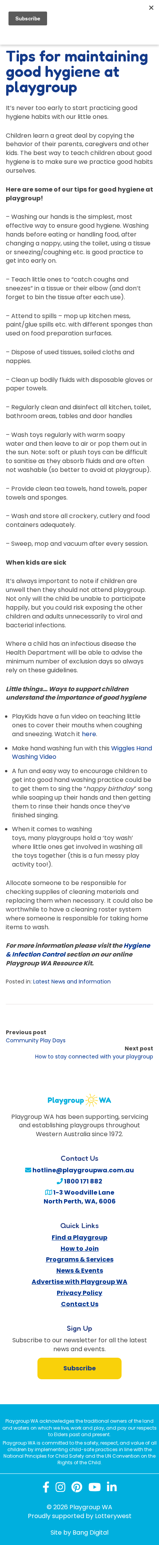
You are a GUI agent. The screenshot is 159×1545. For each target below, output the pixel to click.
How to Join (80, 1248)
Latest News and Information (72, 981)
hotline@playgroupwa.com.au (82, 1170)
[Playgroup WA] (79, 1095)
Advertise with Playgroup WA (79, 1281)
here (89, 734)
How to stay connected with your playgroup (94, 1056)
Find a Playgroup (79, 1237)
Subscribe (79, 1368)
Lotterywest (113, 1516)
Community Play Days (36, 1040)
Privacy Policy (79, 1292)
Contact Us (79, 1304)
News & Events (79, 1270)
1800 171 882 (82, 1181)
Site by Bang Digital (79, 1532)
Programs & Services (79, 1259)
